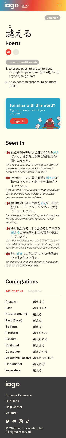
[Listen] (8, 52)
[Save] (16, 52)
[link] (19, 121)
